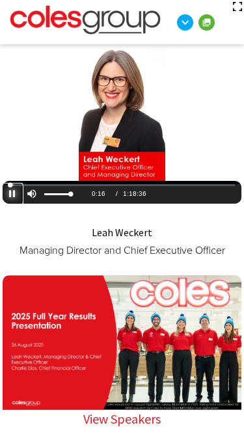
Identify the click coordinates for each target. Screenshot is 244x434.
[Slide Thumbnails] (206, 22)
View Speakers (122, 419)
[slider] (57, 194)
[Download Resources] (185, 22)
